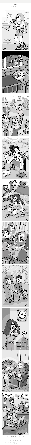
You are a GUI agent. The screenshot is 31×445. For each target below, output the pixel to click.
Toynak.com (13, 436)
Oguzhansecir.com (19, 436)
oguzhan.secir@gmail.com (15, 443)
